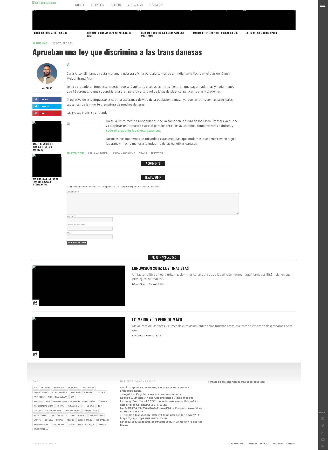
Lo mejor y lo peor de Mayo (157, 319)
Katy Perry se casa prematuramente (158, 394)
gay (72, 397)
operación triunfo (43, 406)
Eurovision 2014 (53, 411)
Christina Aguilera (57, 397)
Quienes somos (237, 443)
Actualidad (135, 5)
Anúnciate (264, 443)
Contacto (291, 443)
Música (79, 5)
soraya (59, 420)
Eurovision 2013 (72, 411)
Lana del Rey (57, 424)
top (100, 406)
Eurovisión (156, 5)
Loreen (60, 406)
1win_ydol (126, 394)
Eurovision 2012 (78, 415)
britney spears (41, 392)
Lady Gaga (59, 387)
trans (143, 153)
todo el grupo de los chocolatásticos (133, 130)
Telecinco (100, 392)
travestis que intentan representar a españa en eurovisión (64, 401)
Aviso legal (278, 443)
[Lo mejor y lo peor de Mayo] (78, 319)
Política (116, 5)
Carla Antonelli (99, 153)
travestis (157, 153)
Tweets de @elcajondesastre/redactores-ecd (236, 381)
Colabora (252, 443)
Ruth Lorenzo (41, 415)
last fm (37, 420)
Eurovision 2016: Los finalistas (160, 268)
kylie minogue (41, 424)
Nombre (71, 216)
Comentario (73, 192)
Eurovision (88, 387)
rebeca (102, 424)
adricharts (73, 387)
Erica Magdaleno (124, 153)
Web (69, 233)
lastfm (70, 424)
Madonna (75, 392)
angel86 (47, 88)
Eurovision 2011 (76, 406)
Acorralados (102, 420)
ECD (35, 387)
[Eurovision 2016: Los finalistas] (78, 267)
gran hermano (59, 392)
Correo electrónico (76, 225)
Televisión (97, 5)
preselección (96, 415)
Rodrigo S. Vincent (131, 397)
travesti (102, 401)
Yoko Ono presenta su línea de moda (170, 397)
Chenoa (49, 420)
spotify (37, 411)
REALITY (70, 420)
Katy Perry (39, 397)
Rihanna (88, 392)
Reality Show (90, 411)
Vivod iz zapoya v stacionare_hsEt (141, 387)
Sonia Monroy (85, 420)
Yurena (90, 406)
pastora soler (59, 415)
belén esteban (41, 429)
